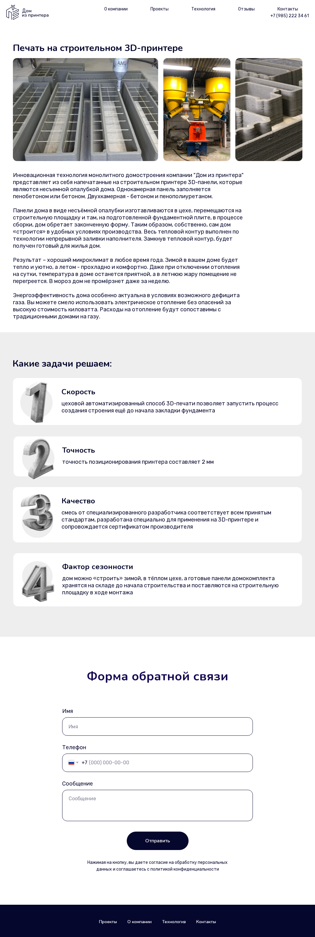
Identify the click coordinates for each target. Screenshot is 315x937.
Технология (203, 9)
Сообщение (77, 783)
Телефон (74, 747)
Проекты (159, 9)
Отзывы (246, 9)
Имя (67, 711)
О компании (116, 9)
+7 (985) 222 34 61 (289, 15)
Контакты (287, 9)
